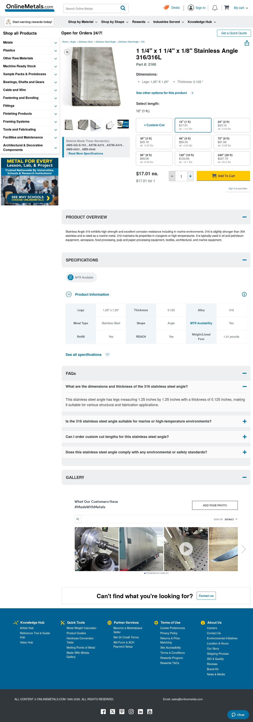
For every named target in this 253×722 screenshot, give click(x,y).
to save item (238, 188)
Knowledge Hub (32, 622)
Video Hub (26, 642)
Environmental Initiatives (222, 638)
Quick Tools (76, 622)
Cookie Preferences (172, 628)
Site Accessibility (170, 647)
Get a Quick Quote (234, 33)
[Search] (123, 8)
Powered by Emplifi (157, 573)
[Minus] (172, 176)
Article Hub (27, 628)
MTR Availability (201, 323)
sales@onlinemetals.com (187, 699)
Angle (73, 41)
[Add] (190, 176)
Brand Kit (212, 669)
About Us (214, 622)
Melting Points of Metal (81, 647)
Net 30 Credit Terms (126, 637)
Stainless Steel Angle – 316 (131, 41)
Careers (212, 628)
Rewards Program (171, 658)
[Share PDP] (247, 42)
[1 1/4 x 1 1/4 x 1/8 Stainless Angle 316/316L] (69, 125)
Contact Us (214, 633)
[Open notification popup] (215, 7)
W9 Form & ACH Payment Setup (123, 644)
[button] (236, 7)
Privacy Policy (168, 633)
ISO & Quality (215, 659)
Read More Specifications (86, 153)
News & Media (216, 674)
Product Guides (76, 633)
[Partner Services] (109, 623)
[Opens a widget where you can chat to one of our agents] (238, 715)
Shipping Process (218, 654)
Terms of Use (170, 622)
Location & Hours (217, 643)
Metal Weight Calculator (81, 628)
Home (65, 41)
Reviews (212, 664)
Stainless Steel (86, 41)
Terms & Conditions (172, 653)
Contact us (206, 596)
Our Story (213, 648)
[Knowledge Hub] (15, 623)
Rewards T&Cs (169, 663)
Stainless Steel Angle (106, 41)
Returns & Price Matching (170, 640)
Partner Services (126, 622)
